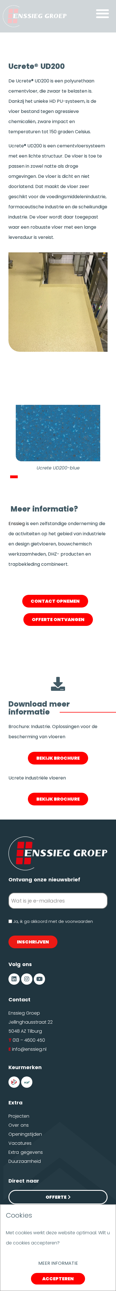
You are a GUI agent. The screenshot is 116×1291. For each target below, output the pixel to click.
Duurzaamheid (24, 1161)
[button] (102, 13)
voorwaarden (79, 921)
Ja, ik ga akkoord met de (53, 921)
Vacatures (20, 1143)
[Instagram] (26, 979)
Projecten (18, 1116)
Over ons (18, 1125)
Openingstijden (25, 1134)
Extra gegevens (25, 1152)
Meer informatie (58, 1263)
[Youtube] (39, 979)
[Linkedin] (14, 979)
